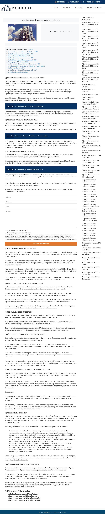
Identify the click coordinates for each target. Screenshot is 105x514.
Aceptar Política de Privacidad (16, 230)
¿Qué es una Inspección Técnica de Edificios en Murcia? (90, 73)
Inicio (56, 8)
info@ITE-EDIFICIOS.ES (93, 2)
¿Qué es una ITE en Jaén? (91, 94)
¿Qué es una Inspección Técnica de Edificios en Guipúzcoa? (90, 59)
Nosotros (66, 8)
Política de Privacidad (64, 239)
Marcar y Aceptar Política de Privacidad (19, 233)
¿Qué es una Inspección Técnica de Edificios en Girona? (90, 45)
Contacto (78, 8)
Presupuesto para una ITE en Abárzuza (23, 496)
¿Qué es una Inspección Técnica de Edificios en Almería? (90, 24)
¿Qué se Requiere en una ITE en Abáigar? (23, 494)
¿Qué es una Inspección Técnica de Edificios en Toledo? (90, 80)
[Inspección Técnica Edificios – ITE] (16, 8)
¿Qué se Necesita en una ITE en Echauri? (41, 20)
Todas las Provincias (94, 8)
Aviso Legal (54, 239)
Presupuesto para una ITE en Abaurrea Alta (24, 498)
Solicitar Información (41, 244)
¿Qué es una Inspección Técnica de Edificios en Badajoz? (90, 38)
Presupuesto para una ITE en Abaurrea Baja (25, 500)
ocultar (31, 49)
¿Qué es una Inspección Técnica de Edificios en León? (90, 66)
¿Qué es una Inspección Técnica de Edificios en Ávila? (90, 31)
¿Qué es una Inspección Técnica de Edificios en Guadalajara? (90, 52)
